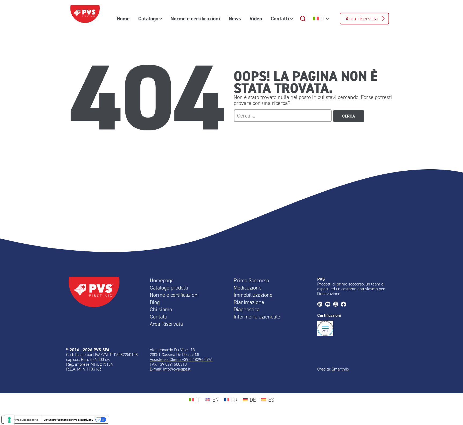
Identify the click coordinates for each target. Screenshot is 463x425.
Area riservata (362, 18)
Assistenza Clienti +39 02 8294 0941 (181, 359)
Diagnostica (247, 309)
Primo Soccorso (251, 280)
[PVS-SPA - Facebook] (345, 305)
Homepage (162, 280)
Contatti (280, 18)
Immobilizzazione (253, 294)
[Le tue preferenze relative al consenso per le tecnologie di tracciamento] (9, 420)
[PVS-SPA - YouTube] (329, 305)
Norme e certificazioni (195, 18)
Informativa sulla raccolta (21, 419)
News (235, 18)
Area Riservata (166, 323)
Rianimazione (249, 302)
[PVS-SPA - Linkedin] (321, 305)
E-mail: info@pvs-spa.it (170, 369)
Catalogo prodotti (169, 287)
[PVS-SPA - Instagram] (337, 305)
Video (255, 18)
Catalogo (148, 18)
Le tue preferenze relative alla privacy (68, 419)
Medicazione (248, 287)
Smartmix (340, 369)
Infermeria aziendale (257, 316)
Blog (155, 302)
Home (123, 18)
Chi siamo (161, 309)
